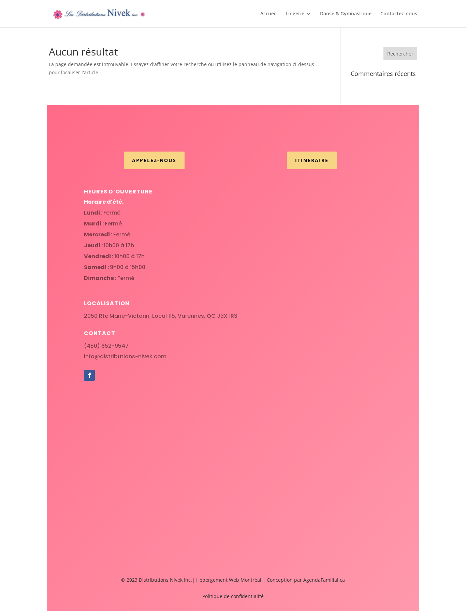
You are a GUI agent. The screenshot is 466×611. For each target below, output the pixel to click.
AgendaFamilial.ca (324, 580)
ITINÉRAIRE (312, 160)
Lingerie (295, 14)
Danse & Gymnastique (346, 14)
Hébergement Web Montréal (228, 580)
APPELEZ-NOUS (154, 160)
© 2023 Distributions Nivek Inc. (156, 580)
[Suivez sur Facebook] (89, 375)
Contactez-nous (398, 14)
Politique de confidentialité (233, 596)
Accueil (268, 14)
